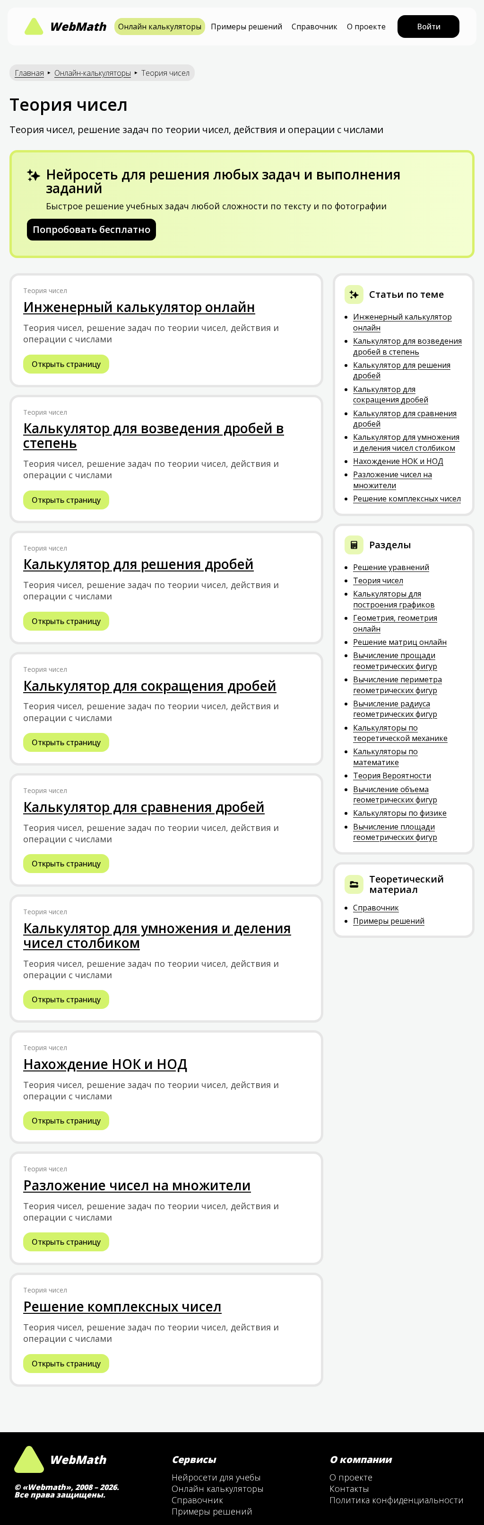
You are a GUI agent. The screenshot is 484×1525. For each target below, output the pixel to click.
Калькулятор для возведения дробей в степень (407, 346)
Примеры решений (246, 26)
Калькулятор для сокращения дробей (390, 394)
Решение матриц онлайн (400, 642)
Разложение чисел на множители (392, 479)
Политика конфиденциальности (396, 1500)
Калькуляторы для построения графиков (394, 599)
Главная (29, 73)
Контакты (349, 1488)
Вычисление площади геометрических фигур (395, 831)
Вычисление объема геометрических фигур (395, 794)
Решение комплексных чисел (407, 498)
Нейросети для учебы (216, 1477)
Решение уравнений (391, 567)
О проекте (366, 26)
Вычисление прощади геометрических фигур (395, 660)
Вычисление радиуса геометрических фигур (395, 708)
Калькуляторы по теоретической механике (400, 732)
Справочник (314, 26)
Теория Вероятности (392, 775)
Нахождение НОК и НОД (398, 461)
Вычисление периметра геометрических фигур (397, 684)
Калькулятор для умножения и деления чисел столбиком (406, 442)
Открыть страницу (66, 364)
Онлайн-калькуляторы (92, 73)
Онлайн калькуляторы (159, 26)
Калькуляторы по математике (385, 756)
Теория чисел (378, 580)
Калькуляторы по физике (400, 813)
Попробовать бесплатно (91, 229)
